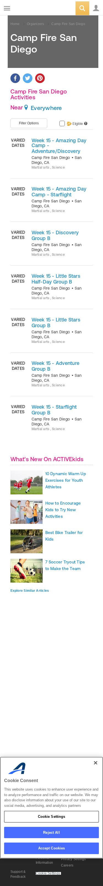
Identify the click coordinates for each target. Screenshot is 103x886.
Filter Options (29, 123)
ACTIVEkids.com (32, 9)
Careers (67, 865)
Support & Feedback (18, 874)
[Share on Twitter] (27, 78)
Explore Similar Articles (29, 591)
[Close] (96, 763)
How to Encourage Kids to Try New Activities (63, 510)
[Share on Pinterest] (40, 78)
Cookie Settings (51, 817)
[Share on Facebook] (15, 78)
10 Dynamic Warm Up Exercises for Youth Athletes (65, 480)
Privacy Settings (73, 859)
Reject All (51, 832)
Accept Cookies (51, 848)
